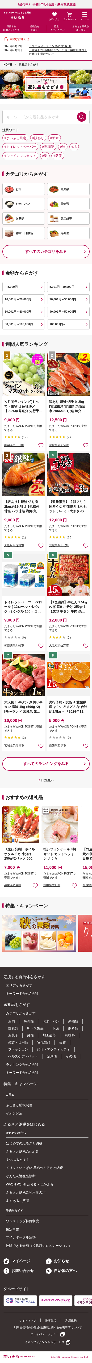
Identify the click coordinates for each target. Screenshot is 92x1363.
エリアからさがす (19, 985)
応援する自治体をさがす (11, 28)
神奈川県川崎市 (14, 645)
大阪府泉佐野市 (14, 545)
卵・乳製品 (35, 1028)
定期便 (52, 1056)
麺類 (30, 1035)
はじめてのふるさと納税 (24, 1143)
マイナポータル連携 (21, 1237)
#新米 (54, 138)
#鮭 (62, 147)
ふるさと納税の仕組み (22, 1151)
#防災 (58, 156)
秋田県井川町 (51, 885)
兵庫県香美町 (12, 885)
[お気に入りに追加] (41, 445)
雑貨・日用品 (18, 1042)
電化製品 (43, 1042)
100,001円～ (58, 324)
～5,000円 (11, 287)
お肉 (11, 1021)
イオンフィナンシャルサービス (44, 1342)
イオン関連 (14, 1113)
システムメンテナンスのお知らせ (50, 46)
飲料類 (73, 1028)
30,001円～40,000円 (18, 311)
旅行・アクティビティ (53, 1049)
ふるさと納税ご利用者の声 (26, 1192)
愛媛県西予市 (57, 745)
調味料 (70, 1035)
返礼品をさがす (34, 28)
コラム (10, 1094)
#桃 (74, 147)
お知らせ (61, 1261)
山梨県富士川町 (14, 445)
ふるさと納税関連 (19, 1105)
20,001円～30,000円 (63, 299)
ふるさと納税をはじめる (80, 28)
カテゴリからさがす (21, 1013)
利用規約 (71, 1320)
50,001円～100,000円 (19, 324)
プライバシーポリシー (44, 1334)
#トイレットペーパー (20, 147)
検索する (81, 117)
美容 (62, 1042)
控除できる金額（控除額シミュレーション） (39, 1246)
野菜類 (13, 1028)
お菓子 (13, 1035)
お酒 (56, 1028)
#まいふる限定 (15, 138)
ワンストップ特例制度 (22, 1221)
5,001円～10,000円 (62, 287)
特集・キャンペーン (57, 28)
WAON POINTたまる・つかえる (29, 1184)
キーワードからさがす (22, 993)
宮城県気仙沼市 (59, 445)
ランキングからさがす (22, 1064)
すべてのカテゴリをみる (46, 251)
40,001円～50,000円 (63, 311)
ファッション (18, 1049)
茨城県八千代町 (59, 545)
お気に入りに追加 (35, 885)
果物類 (73, 1021)
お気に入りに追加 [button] (41, 445)
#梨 (44, 156)
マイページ (21, 1261)
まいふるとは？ (17, 1160)
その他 (71, 1056)
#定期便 (48, 147)
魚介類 (29, 1021)
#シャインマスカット (20, 156)
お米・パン (51, 1021)
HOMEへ (47, 780)
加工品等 (49, 1035)
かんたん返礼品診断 (21, 1176)
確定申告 (12, 1229)
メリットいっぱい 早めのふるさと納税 (34, 1168)
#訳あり (38, 138)
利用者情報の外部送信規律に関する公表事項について (48, 1327)
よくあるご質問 (17, 1201)
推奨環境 (50, 1320)
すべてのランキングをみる (46, 764)
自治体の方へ (65, 1271)
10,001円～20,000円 (18, 299)
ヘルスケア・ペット (23, 1056)
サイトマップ (27, 1320)
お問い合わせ (23, 1271)
